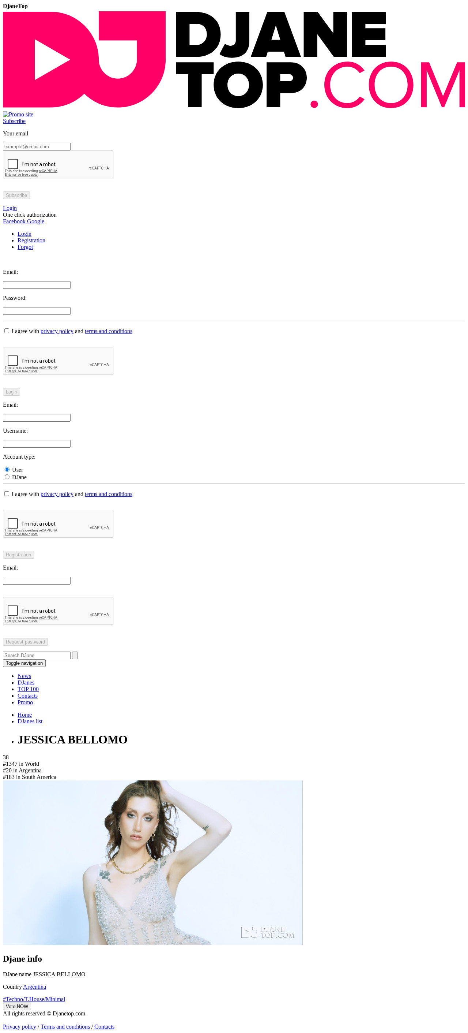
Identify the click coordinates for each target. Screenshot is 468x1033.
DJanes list (30, 721)
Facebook (14, 221)
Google (35, 221)
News (24, 676)
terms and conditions (108, 331)
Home (25, 715)
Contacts (28, 696)
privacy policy (57, 331)
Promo (25, 702)
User (17, 470)
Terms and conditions (65, 1026)
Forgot (25, 247)
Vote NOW (17, 1006)
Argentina (34, 987)
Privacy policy (19, 1026)
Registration (31, 240)
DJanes (26, 682)
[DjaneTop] (234, 108)
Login (24, 234)
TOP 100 (28, 689)
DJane (19, 477)
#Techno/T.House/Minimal (34, 999)
